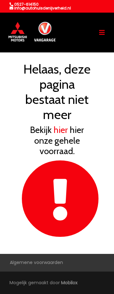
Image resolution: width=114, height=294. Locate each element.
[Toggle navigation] (102, 32)
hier (61, 129)
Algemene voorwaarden (36, 262)
